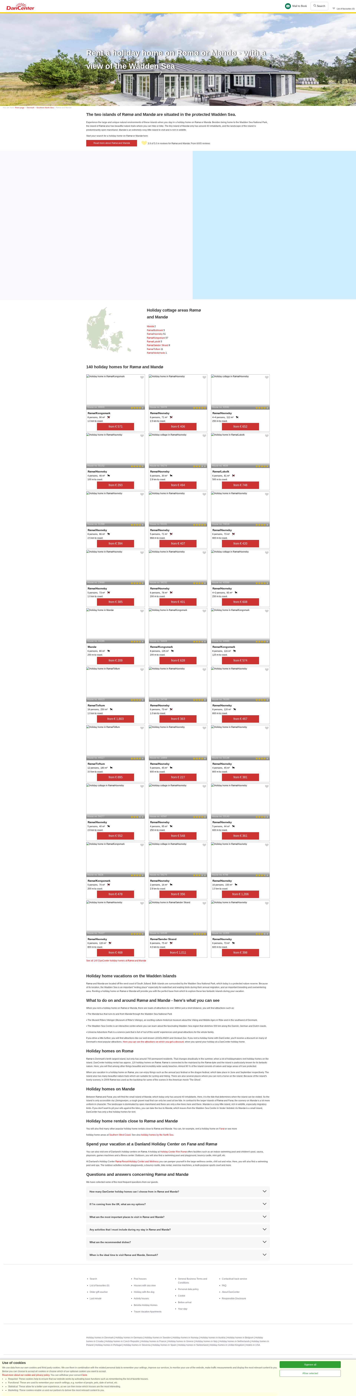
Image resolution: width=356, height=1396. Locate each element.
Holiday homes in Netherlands (234, 1341)
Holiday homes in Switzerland (193, 1345)
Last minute (95, 1298)
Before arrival (185, 1302)
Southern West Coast (120, 1135)
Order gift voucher (99, 1292)
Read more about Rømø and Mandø (111, 143)
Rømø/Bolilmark (156, 330)
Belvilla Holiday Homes (145, 1305)
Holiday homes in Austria (212, 1337)
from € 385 (116, 601)
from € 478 (116, 894)
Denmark (30, 108)
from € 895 (116, 777)
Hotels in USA (253, 1345)
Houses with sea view (145, 1285)
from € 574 (240, 660)
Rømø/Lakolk (154, 341)
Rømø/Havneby (156, 334)
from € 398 (240, 952)
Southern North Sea (45, 108)
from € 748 (240, 485)
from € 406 (178, 426)
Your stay (182, 1309)
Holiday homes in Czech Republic (122, 1341)
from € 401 (178, 601)
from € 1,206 (240, 894)
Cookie (181, 1295)
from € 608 (240, 601)
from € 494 (178, 485)
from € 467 (240, 718)
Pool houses (140, 1279)
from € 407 (178, 543)
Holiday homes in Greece (181, 1341)
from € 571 (116, 426)
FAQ (224, 1285)
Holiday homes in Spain (164, 1345)
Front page (19, 108)
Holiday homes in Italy (206, 1341)
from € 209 (116, 660)
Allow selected (310, 1373)
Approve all (310, 1364)
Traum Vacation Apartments (147, 1311)
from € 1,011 (178, 952)
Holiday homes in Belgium (240, 1337)
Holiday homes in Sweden (157, 1337)
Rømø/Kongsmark (157, 338)
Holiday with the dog (144, 1292)
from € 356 (178, 894)
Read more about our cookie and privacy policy (26, 1375)
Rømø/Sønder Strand (158, 345)
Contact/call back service (234, 1279)
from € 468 (116, 952)
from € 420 (240, 543)
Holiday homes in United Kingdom (227, 1345)
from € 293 (116, 485)
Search (320, 5)
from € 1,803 (115, 718)
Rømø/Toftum (155, 349)
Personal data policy (188, 1289)
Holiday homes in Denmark (100, 1337)
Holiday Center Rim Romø (173, 1151)
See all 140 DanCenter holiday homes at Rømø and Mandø (116, 960)
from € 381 (240, 777)
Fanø (221, 1128)
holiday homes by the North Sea (157, 1135)
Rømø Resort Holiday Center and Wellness (137, 1161)
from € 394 (116, 543)
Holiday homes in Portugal (108, 1345)
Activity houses (141, 1298)
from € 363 (178, 718)
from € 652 (240, 426)
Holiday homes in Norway (186, 1337)
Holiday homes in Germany (129, 1337)
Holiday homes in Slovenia (137, 1345)
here (85, 1375)
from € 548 (178, 835)
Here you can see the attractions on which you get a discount (153, 1042)
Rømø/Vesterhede (157, 353)
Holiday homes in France (153, 1341)
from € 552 (116, 835)
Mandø (151, 326)
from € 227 (178, 777)
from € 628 (178, 660)
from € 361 (240, 835)
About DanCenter (231, 1292)
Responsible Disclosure (234, 1298)
